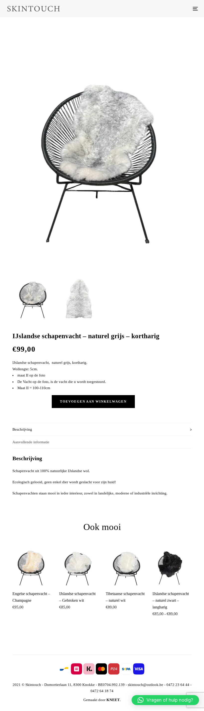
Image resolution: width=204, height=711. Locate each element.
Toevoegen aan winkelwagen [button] (34, 575)
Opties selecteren (174, 577)
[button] (165, 700)
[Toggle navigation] (166, 8)
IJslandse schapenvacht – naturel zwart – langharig (171, 600)
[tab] (102, 429)
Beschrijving (22, 429)
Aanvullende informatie (30, 442)
